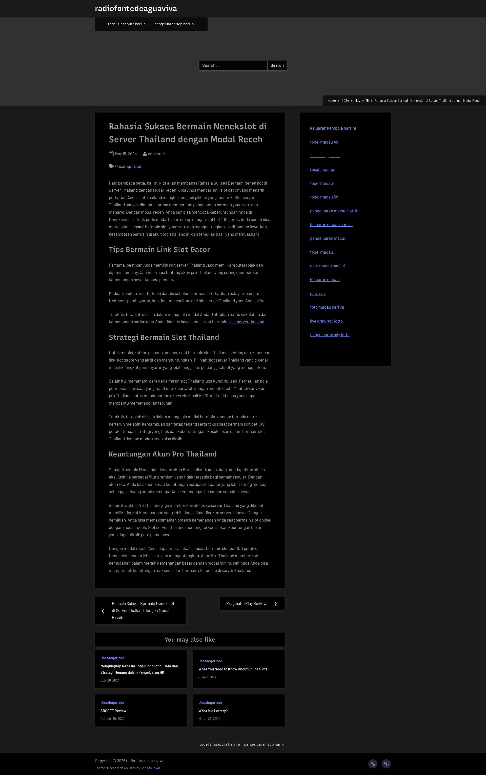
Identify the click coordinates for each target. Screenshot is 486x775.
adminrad (156, 153)
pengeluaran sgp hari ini (174, 23)
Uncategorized (128, 166)
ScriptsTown (150, 768)
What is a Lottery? (213, 711)
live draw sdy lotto (326, 320)
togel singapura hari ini (127, 23)
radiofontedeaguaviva (136, 8)
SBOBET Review (113, 711)
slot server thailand (246, 321)
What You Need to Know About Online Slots (232, 669)
